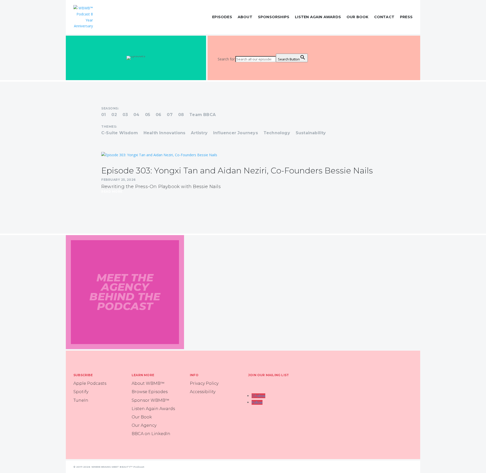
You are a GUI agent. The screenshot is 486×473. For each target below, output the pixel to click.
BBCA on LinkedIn (151, 433)
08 (181, 115)
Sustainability (311, 133)
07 (169, 115)
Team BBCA (202, 115)
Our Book (358, 17)
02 (114, 115)
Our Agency (144, 425)
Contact (384, 17)
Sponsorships (273, 17)
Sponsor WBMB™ (150, 400)
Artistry (199, 133)
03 (125, 115)
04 (136, 115)
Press (406, 17)
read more (112, 191)
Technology (277, 133)
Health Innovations (165, 133)
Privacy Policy (204, 383)
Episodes (222, 17)
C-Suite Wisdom (119, 133)
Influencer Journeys (235, 133)
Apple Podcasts (89, 383)
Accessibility (202, 391)
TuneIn (80, 400)
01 (103, 115)
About (245, 17)
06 (158, 115)
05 (147, 115)
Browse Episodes (150, 391)
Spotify (80, 391)
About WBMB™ (148, 383)
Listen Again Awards (318, 17)
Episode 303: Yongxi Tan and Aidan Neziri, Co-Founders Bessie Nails (237, 170)
